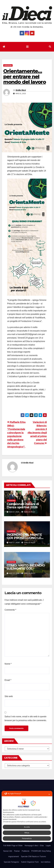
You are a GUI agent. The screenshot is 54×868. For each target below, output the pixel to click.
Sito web (9, 696)
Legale (48, 846)
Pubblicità (25, 851)
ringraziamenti (13, 856)
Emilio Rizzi (21, 90)
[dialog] (27, 816)
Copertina (8, 65)
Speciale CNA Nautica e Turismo (33, 856)
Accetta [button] (27, 827)
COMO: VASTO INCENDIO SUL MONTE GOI (26, 566)
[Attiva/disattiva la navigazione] (27, 46)
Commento (10, 610)
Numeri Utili (7, 851)
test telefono (45, 862)
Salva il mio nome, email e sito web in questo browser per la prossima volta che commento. (26, 718)
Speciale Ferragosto (11, 862)
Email (8, 680)
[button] (50, 47)
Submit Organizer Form (30, 862)
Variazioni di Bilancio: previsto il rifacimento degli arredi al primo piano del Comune (37, 433)
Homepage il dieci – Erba (34, 846)
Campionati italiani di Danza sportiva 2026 (23, 505)
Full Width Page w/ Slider (13, 846)
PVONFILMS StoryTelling (41, 851)
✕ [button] (49, 794)
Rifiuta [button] (27, 833)
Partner (17, 851)
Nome (8, 664)
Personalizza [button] (27, 838)
